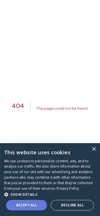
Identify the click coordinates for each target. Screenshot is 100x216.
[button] (50, 194)
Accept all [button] (26, 205)
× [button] (94, 149)
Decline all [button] (72, 205)
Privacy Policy (68, 188)
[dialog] (50, 179)
